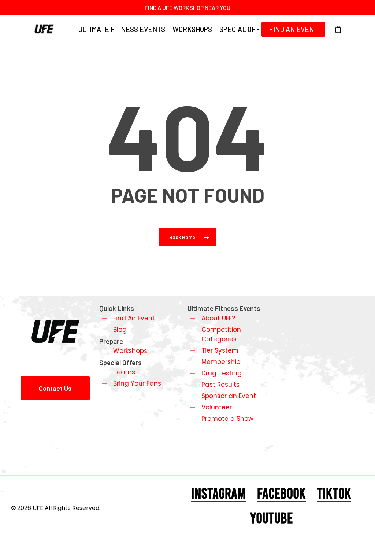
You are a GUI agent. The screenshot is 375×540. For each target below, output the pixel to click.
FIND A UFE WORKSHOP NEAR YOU (187, 7)
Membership (220, 361)
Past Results (220, 384)
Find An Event (134, 318)
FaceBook (281, 493)
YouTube (271, 517)
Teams (124, 372)
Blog (120, 329)
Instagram (218, 493)
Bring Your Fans (137, 383)
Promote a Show (227, 418)
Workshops (130, 350)
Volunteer (216, 407)
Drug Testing (221, 373)
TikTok (334, 493)
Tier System (219, 350)
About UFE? (218, 318)
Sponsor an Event (228, 396)
